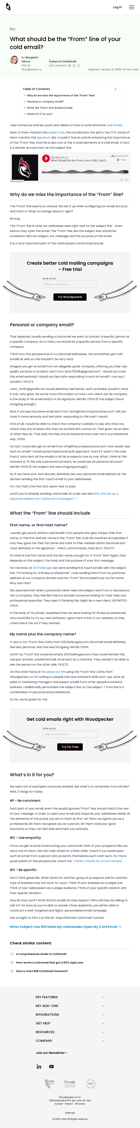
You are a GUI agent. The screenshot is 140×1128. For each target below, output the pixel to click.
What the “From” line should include (50, 108)
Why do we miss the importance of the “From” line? (61, 95)
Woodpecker (51, 672)
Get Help (43, 1023)
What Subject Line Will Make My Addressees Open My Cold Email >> (66, 926)
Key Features (47, 997)
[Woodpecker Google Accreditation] (70, 1083)
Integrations (47, 1014)
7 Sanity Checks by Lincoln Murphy (97, 861)
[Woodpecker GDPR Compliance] (90, 1084)
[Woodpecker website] (9, 6)
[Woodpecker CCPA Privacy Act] (49, 1084)
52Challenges (42, 568)
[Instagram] (74, 65)
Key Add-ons (47, 1006)
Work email (49, 278)
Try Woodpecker (70, 297)
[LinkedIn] (69, 65)
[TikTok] (78, 65)
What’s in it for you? (39, 114)
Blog (12, 29)
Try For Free (70, 747)
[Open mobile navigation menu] (131, 7)
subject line (56, 132)
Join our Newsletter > (51, 1053)
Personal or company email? (45, 101)
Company (44, 1041)
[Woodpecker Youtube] (51, 1066)
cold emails (114, 125)
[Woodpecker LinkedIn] (39, 1066)
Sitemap (70, 1112)
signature (43, 137)
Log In (117, 7)
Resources (45, 1032)
